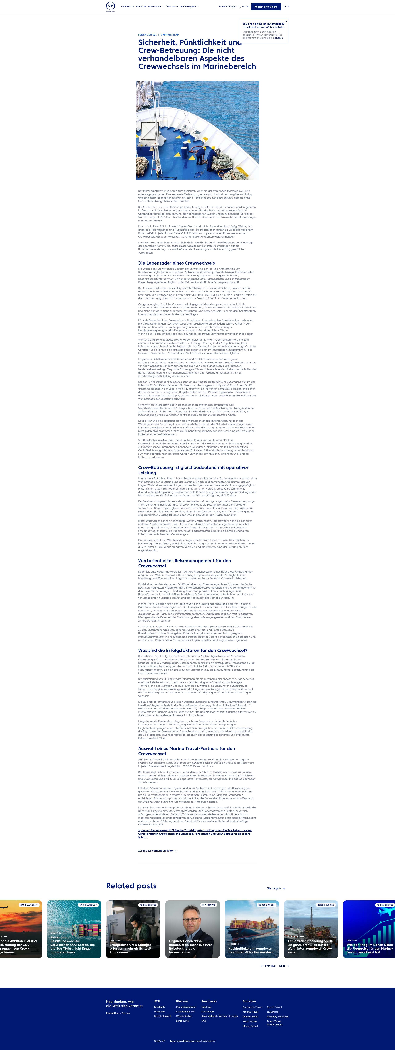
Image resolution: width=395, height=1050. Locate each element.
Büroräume (182, 1021)
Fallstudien (207, 1012)
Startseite (159, 1007)
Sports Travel (274, 1007)
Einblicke (206, 1007)
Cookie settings (208, 1041)
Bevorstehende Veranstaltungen (219, 1016)
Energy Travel (250, 1017)
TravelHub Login (227, 7)
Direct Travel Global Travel (274, 1023)
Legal (172, 1041)
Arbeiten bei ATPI (185, 1012)
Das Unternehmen (186, 1007)
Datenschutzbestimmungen (188, 1041)
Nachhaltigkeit (162, 1016)
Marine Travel (250, 1012)
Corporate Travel (252, 1007)
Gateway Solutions (277, 1017)
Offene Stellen (184, 1016)
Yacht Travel (250, 1022)
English (279, 38)
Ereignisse (272, 1012)
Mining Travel (250, 1026)
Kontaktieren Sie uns (266, 7)
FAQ (203, 1021)
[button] (286, 7)
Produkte (141, 7)
